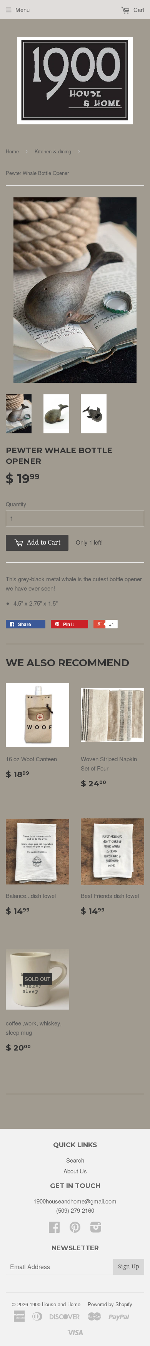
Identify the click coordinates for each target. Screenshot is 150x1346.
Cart (138, 9)
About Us (75, 1171)
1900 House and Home (55, 1304)
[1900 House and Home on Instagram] (96, 1229)
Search (75, 1160)
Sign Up (128, 1266)
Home (12, 151)
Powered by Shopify (110, 1304)
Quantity (16, 504)
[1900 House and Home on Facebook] (54, 1229)
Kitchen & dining (53, 151)
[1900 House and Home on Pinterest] (75, 1229)
